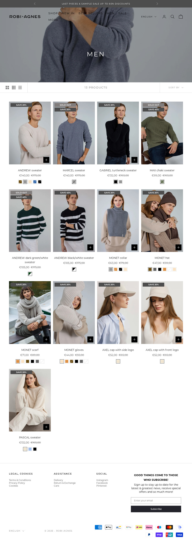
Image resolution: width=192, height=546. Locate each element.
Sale (122, 13)
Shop (53, 13)
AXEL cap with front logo (162, 350)
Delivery (58, 480)
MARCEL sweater (74, 170)
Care (56, 485)
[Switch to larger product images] (7, 87)
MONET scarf (29, 350)
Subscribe (156, 508)
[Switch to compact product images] (20, 87)
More (53, 20)
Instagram (102, 480)
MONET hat (162, 258)
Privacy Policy (17, 482)
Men (111, 13)
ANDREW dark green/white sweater (30, 260)
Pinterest (101, 485)
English (147, 16)
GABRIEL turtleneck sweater (118, 170)
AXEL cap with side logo (118, 350)
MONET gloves (74, 350)
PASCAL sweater (30, 437)
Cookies (13, 485)
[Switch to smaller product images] (13, 87)
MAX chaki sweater (162, 170)
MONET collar (118, 258)
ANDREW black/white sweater (74, 258)
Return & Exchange (65, 482)
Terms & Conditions (20, 480)
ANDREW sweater (30, 170)
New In (68, 13)
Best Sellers (91, 13)
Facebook (102, 482)
